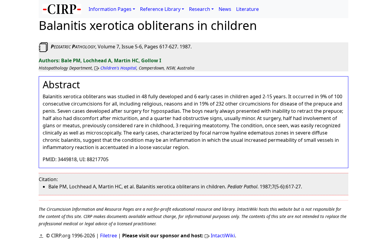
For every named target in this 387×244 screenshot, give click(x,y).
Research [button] (199, 9)
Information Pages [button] (110, 9)
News (225, 9)
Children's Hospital (118, 68)
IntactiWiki (223, 235)
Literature (247, 9)
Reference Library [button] (160, 9)
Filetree (108, 235)
